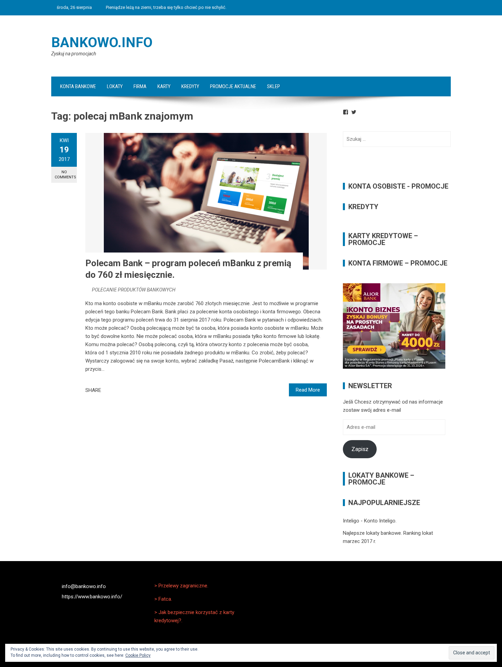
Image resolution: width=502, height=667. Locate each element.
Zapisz (359, 449)
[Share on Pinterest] (123, 390)
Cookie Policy (138, 655)
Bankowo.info (102, 43)
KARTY (163, 86)
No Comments (65, 174)
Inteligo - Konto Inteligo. (369, 521)
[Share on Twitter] (116, 390)
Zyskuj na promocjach (73, 53)
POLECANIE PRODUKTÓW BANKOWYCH (134, 289)
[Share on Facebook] (108, 390)
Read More (308, 390)
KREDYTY (190, 86)
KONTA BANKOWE (78, 86)
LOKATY (115, 86)
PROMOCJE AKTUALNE (233, 86)
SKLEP (273, 86)
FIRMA (140, 86)
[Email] (131, 390)
